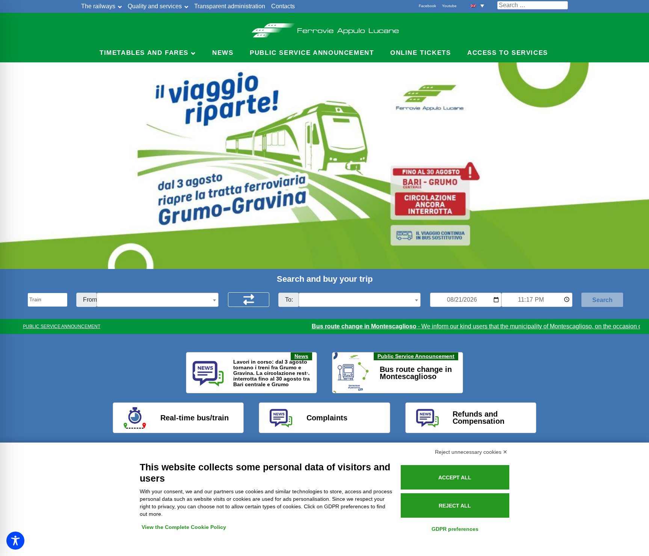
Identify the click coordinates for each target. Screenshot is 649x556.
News (222, 52)
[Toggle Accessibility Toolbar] (15, 540)
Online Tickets (420, 52)
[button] (477, 5)
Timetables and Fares (144, 52)
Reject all (455, 506)
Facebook (427, 6)
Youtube (449, 6)
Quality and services (155, 6)
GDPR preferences (455, 529)
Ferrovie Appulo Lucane (325, 28)
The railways (98, 6)
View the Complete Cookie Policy (184, 527)
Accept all (454, 477)
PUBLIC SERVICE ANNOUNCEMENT (61, 326)
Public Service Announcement (415, 356)
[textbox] (157, 300)
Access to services (507, 52)
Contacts (283, 6)
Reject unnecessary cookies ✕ (471, 452)
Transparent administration (229, 6)
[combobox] (158, 300)
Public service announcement (312, 52)
